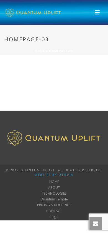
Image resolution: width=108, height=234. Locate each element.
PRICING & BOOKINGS (54, 205)
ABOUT (54, 187)
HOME (54, 182)
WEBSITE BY (46, 174)
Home (40, 51)
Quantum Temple (54, 199)
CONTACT (54, 211)
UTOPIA (66, 174)
